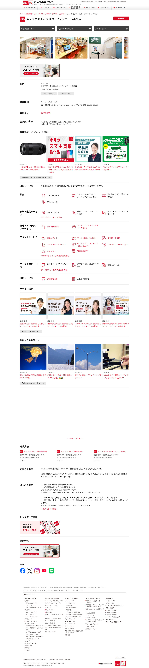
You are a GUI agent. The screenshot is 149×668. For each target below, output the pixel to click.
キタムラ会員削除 (111, 614)
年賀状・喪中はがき (31, 621)
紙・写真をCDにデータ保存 (33, 632)
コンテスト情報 (89, 626)
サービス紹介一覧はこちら (31, 332)
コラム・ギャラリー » (92, 598)
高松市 (61, 14)
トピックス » (69, 626)
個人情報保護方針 (29, 659)
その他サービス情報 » (52, 598)
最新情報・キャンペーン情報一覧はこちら (36, 178)
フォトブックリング (31, 616)
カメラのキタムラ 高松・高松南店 (35, 451)
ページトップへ (121, 657)
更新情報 (67, 635)
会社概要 (84, 1)
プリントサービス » (31, 598)
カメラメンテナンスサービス (53, 603)
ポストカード (28, 619)
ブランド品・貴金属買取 (73, 612)
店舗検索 (29, 14)
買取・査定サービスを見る (51, 217)
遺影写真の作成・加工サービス (34, 636)
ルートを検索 (66, 94)
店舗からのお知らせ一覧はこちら (33, 383)
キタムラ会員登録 (111, 610)
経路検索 (121, 18)
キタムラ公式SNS (50, 623)
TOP (21, 14)
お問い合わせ (98, 1)
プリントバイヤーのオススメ (73, 616)
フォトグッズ (28, 645)
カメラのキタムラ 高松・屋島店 (72, 451)
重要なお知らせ (69, 628)
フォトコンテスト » (91, 624)
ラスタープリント (31, 605)
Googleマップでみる (74, 438)
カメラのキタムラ (110, 601)
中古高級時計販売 (71, 607)
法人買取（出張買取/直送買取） (75, 614)
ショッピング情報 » (71, 598)
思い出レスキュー (29, 623)
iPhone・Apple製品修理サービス (54, 601)
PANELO (27, 650)
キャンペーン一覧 (70, 623)
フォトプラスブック (31, 612)
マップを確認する (49, 94)
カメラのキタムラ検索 (42, 14)
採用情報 (90, 1)
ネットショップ (69, 601)
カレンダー (28, 641)
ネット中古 (69, 605)
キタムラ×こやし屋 (50, 631)
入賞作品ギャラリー (90, 629)
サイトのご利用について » (114, 622)
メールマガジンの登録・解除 (53, 618)
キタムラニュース (70, 619)
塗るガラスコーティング (51, 605)
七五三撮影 (49, 612)
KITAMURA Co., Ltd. (33, 665)
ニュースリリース (42, 659)
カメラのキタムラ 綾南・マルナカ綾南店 (112, 451)
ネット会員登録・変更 (110, 1)
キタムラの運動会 (90, 613)
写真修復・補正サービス (32, 639)
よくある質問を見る (49, 509)
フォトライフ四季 (90, 617)
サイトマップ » (110, 619)
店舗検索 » (108, 598)
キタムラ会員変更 (111, 612)
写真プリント (28, 601)
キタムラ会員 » (110, 608)
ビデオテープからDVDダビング (34, 625)
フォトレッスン (89, 615)
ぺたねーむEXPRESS (30, 643)
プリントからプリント (32, 634)
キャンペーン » (70, 621)
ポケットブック (30, 614)
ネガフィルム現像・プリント (34, 607)
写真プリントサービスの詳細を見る (55, 256)
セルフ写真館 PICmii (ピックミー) (54, 625)
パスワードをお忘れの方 (113, 617)
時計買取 (68, 610)
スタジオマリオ (50, 610)
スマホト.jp (48, 607)
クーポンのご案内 (50, 621)
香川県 (54, 14)
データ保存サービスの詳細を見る (54, 270)
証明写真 (27, 648)
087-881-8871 (46, 113)
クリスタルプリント (31, 603)
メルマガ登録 (122, 1)
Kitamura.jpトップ (30, 594)
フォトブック (28, 610)
